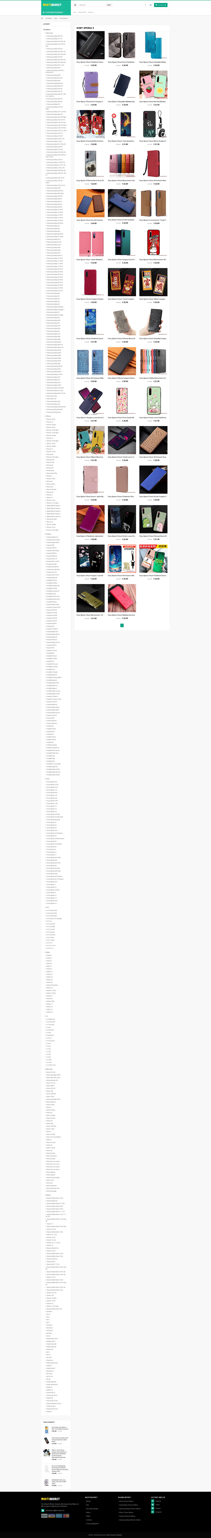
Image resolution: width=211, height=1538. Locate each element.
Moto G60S (50, 1086)
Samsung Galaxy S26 (53, 188)
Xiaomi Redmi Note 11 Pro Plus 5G (56, 1220)
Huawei (48, 534)
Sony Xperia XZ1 (52, 882)
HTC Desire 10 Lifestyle (54, 918)
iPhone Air (50, 454)
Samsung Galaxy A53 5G (54, 99)
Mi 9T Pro (50, 1376)
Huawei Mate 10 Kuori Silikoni (128, 1505)
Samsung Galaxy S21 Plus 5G (56, 41)
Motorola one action (53, 1167)
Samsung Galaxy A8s (53, 363)
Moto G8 (49, 1183)
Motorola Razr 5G (52, 1080)
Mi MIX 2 (49, 1311)
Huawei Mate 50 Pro (53, 542)
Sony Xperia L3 (51, 895)
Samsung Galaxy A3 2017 (55, 274)
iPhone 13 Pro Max (52, 441)
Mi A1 (48, 1314)
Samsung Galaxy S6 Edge (55, 307)
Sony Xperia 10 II (52, 900)
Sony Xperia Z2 (51, 825)
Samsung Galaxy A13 (53, 104)
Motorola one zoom (53, 1164)
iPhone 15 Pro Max (52, 430)
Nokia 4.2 (50, 980)
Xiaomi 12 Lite (51, 1240)
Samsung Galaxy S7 (53, 312)
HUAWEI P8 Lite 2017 (53, 599)
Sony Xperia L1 (51, 855)
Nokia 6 (49, 963)
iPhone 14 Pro (51, 419)
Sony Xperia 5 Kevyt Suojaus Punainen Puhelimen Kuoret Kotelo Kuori (101, 299)
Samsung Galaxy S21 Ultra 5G (56, 144)
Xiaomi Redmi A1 (52, 1201)
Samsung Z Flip (52, 396)
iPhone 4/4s (50, 460)
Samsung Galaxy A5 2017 (55, 282)
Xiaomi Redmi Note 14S (54, 1309)
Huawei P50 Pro (52, 548)
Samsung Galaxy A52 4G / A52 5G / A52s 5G (56, 95)
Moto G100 (50, 1096)
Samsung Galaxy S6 (53, 304)
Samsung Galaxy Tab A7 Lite (56, 185)
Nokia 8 (49, 969)
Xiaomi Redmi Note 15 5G (55, 1290)
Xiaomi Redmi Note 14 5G (55, 1280)
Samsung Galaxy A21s (54, 412)
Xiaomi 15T (50, 1295)
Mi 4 (48, 1322)
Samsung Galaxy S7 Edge (55, 315)
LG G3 (49, 1046)
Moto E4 (49, 1112)
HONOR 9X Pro (51, 739)
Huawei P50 (50, 545)
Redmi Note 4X (51, 1347)
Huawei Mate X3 (52, 556)
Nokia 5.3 (50, 1012)
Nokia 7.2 (50, 1006)
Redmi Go (50, 1360)
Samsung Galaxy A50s (54, 358)
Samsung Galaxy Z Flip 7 (54, 141)
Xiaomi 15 (50, 1303)
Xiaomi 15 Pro (51, 1301)
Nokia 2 (49, 955)
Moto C (49, 1107)
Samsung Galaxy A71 (53, 380)
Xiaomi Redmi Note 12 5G (55, 1232)
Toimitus (89, 1520)
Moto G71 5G (51, 1083)
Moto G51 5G (51, 1088)
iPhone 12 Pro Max (52, 530)
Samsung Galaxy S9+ (53, 326)
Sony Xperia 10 (51, 887)
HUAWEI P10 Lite (52, 664)
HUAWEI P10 (51, 669)
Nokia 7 (49, 966)
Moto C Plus (50, 1104)
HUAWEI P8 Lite (52, 602)
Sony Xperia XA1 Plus (53, 863)
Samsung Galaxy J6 (53, 226)
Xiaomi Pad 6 (51, 1261)
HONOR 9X (50, 742)
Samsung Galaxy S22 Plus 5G (56, 51)
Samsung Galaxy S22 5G (54, 49)
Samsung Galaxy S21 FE (54, 38)
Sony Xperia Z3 (51, 828)
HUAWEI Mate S (52, 675)
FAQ (87, 1505)
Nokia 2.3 (50, 988)
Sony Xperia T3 (52, 809)
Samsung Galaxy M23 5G (55, 114)
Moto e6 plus (51, 1175)
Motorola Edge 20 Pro (54, 1099)
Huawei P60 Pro (52, 553)
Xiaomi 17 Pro (51, 1277)
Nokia (48, 952)
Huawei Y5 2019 (52, 702)
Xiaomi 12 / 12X (52, 1234)
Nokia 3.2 (50, 977)
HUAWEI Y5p (51, 756)
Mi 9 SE (49, 1357)
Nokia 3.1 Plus (51, 990)
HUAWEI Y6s (51, 761)
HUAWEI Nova (51, 594)
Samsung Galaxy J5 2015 (55, 217)
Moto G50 (50, 1091)
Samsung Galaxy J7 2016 (55, 263)
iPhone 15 (50, 422)
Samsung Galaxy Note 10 (55, 344)
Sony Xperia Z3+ (52, 830)
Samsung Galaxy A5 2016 (55, 280)
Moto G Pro (50, 1180)
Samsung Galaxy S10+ (54, 245)
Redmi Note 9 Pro (52, 1409)
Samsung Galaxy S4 (53, 299)
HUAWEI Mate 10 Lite (53, 691)
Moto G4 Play (51, 1115)
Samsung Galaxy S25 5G (54, 196)
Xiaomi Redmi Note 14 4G (55, 1256)
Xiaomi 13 (50, 1245)
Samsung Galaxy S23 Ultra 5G (56, 62)
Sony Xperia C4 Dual (53, 814)
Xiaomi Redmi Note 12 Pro (55, 1253)
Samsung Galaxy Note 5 (54, 204)
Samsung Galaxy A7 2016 (55, 288)
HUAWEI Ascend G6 (53, 585)
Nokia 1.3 (50, 1009)
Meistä (88, 1501)
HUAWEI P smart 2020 (54, 764)
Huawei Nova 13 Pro (53, 561)
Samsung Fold (51, 398)
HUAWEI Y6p (51, 758)
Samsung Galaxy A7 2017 (55, 290)
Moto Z (49, 1131)
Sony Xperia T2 (52, 806)
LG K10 (49, 1038)
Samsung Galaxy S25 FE (54, 147)
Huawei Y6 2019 (52, 621)
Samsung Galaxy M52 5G (55, 83)
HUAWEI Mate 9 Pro (53, 683)
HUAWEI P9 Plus (52, 658)
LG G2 (49, 1043)
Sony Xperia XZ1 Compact (55, 879)
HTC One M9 (51, 924)
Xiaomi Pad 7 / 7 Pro (53, 1264)
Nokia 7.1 (50, 1004)
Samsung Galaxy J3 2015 (55, 209)
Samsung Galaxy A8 (53, 293)
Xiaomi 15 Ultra (51, 1298)
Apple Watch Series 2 (53, 508)
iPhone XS (50, 487)
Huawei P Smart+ (52, 629)
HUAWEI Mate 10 (52, 685)
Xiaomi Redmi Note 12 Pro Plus (56, 1226)
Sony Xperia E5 (51, 841)
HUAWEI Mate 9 (52, 688)
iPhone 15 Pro (51, 427)
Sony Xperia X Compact (54, 844)
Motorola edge (51, 1191)
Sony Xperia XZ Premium (54, 876)
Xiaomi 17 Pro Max (52, 1306)
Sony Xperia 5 (64, 18)
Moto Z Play (50, 1129)
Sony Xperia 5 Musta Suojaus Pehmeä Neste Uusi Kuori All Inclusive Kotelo (135, 378)
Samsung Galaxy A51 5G (54, 91)
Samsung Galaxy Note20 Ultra (56, 407)
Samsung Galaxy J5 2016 (55, 220)
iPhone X (49, 495)
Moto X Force (51, 1142)
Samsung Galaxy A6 (53, 228)
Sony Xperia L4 (51, 903)
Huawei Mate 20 (52, 637)
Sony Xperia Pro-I (52, 792)
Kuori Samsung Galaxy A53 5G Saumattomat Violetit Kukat (60, 1439)
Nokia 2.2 (50, 974)
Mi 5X (48, 1336)
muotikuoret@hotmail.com (55, 1510)
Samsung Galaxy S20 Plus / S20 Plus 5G (55, 71)
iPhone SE (50, 468)
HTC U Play (50, 937)
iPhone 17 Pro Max (52, 433)
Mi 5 (48, 1320)
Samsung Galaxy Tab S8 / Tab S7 (56, 174)
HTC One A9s (51, 935)
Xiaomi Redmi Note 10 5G (55, 1206)
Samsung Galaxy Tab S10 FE (56, 120)
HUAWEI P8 (50, 653)
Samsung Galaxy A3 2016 (55, 272)
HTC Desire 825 (52, 916)
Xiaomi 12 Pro (51, 1237)
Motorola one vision (53, 1169)
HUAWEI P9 (50, 661)
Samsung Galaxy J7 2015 (55, 261)
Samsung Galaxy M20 (54, 369)
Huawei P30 (50, 626)
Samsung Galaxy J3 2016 (55, 212)
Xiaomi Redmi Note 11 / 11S (56, 1211)
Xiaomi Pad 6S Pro (52, 1248)
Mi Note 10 (50, 1371)
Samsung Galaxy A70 (53, 253)
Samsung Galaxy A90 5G (54, 366)
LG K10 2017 (51, 1041)
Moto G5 (49, 1121)
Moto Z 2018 (51, 1148)
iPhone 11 (50, 497)
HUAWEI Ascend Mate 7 (54, 677)
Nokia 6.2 (50, 998)
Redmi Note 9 (51, 1406)
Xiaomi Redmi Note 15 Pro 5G (56, 1287)
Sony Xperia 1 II (52, 898)
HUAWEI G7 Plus (52, 588)
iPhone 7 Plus (51, 478)
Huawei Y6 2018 (52, 615)
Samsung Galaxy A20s (54, 350)
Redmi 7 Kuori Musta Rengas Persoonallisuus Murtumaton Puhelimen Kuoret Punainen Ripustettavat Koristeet (59, 1453)
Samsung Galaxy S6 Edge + (55, 309)
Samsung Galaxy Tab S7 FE (55, 178)
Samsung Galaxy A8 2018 (55, 234)
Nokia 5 (49, 961)
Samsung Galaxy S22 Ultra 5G (56, 54)
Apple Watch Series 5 (53, 516)
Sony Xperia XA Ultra (53, 868)
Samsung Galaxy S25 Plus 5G (56, 170)
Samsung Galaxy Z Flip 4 (54, 159)
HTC (47, 907)
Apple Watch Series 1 (53, 505)
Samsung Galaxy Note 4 (54, 201)
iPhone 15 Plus (51, 425)
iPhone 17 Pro (51, 451)
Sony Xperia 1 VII (52, 803)
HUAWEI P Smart (52, 672)
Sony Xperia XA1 (52, 860)
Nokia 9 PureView (52, 985)
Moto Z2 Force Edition (54, 1137)
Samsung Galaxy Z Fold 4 (55, 149)
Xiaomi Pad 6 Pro (52, 1259)
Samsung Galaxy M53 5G (55, 86)
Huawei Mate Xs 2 (52, 537)
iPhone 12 (50, 522)
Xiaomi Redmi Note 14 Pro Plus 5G (56, 1268)
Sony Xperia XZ (52, 847)
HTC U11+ (50, 948)
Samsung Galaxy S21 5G (54, 78)
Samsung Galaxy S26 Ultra (55, 193)
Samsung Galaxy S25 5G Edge (56, 117)
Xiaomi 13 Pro (51, 1251)
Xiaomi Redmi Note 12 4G (55, 1198)
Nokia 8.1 (50, 982)
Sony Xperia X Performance (55, 838)
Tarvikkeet (48, 18)
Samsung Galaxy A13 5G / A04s (54, 108)
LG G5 (49, 1051)
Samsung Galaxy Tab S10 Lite (56, 122)
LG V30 (49, 1062)
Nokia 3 (49, 958)
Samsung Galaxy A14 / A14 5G (56, 111)
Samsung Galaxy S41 (53, 401)
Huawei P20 (50, 648)
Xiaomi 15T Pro (51, 1293)
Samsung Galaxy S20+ (54, 385)
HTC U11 (50, 943)
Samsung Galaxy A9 (53, 331)
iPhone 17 (50, 449)
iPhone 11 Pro (51, 500)
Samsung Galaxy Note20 (54, 409)
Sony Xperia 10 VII (52, 784)
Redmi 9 (49, 1411)
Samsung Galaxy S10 (53, 239)
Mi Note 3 (50, 1328)
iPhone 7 (49, 476)
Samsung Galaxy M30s (54, 371)
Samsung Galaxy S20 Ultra (55, 388)
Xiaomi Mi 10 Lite (52, 1401)
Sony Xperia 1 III (52, 795)
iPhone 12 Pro (51, 527)
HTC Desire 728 (52, 910)
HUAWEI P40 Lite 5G (53, 750)
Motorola (49, 1069)
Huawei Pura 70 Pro (53, 575)
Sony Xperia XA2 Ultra (54, 871)
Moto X (49, 1140)
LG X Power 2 (51, 1022)
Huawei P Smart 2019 (53, 607)
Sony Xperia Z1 (51, 822)
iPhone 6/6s (50, 470)
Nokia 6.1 (50, 996)
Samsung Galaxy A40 (53, 247)
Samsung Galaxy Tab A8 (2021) (54, 182)
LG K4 (49, 1027)
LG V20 (49, 1059)
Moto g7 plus (51, 1153)
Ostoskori (162, 5)
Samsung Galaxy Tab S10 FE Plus (55, 45)
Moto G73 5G (51, 1072)
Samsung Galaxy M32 (54, 75)
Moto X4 (49, 1145)
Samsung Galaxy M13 (54, 67)
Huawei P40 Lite (52, 723)
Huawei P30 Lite (52, 610)
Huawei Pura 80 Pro (53, 567)
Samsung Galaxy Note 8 (54, 207)
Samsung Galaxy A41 (53, 404)
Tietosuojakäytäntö (92, 1523)
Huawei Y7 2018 (52, 613)
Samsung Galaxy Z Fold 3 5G (56, 162)
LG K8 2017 (50, 1035)
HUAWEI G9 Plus (52, 583)
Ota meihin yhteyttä (92, 1509)
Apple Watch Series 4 (53, 514)
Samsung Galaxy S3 (53, 296)
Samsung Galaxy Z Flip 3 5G (56, 168)
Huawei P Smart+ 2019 (54, 699)
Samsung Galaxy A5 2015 (55, 277)
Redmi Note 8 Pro (52, 1384)
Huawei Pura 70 (51, 572)
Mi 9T (48, 1355)
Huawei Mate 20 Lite (53, 642)
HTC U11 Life (51, 945)
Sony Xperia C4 (51, 811)
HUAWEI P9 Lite (52, 656)
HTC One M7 (51, 929)
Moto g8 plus (51, 1172)
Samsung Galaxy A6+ (53, 231)
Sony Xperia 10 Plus (53, 890)
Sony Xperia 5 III (52, 798)
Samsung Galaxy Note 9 (54, 255)
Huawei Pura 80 (51, 564)
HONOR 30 (50, 726)
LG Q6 (49, 1057)
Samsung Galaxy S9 (53, 323)
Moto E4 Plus (51, 1110)
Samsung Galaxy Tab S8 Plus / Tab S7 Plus (56, 156)
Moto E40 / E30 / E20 (53, 1077)
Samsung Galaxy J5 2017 (55, 258)
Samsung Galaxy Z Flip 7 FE (55, 139)
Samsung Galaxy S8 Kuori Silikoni (130, 1520)
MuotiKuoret (101, 1535)
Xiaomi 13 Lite (51, 1229)
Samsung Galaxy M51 (54, 80)
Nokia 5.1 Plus (51, 993)
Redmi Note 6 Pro (52, 1363)
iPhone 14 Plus (51, 435)
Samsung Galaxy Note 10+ (55, 347)
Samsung (49, 33)
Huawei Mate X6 (52, 577)
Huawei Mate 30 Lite (53, 712)
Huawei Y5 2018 (52, 618)
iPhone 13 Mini (51, 446)
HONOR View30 (52, 745)
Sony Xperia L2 (51, 852)
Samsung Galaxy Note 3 (54, 199)
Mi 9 (48, 1352)
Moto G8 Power (52, 1185)
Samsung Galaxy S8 (53, 317)
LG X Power (50, 1024)
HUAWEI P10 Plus (52, 667)
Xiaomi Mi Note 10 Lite (54, 1403)
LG (47, 1016)
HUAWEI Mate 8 (52, 680)
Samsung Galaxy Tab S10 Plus (56, 128)
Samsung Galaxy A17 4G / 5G (56, 165)
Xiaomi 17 (50, 1224)
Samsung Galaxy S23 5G (54, 57)
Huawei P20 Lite (52, 639)
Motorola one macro (53, 1161)
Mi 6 (48, 1317)
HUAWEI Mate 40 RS (53, 775)
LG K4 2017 (50, 1030)
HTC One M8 (51, 926)
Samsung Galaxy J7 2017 (55, 266)
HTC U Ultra (50, 940)
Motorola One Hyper (53, 1177)
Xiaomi (48, 1195)
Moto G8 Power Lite (53, 1188)
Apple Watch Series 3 (53, 511)
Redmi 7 (49, 1365)
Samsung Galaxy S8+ (53, 320)
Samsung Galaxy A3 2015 (55, 269)
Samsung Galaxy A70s (54, 361)
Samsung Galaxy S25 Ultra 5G (56, 152)
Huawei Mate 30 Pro (53, 707)
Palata (88, 1516)
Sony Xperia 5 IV (52, 782)
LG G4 (49, 1049)
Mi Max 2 (49, 1325)
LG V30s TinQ (51, 1065)
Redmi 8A (50, 1398)
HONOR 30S (51, 731)
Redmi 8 (49, 1387)
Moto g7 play (51, 1158)
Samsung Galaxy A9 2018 (55, 223)
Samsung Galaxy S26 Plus (55, 191)
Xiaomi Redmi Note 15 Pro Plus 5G (56, 1283)
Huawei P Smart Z (52, 696)
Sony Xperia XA (52, 865)
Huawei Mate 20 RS (53, 604)
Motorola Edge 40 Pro (54, 1075)
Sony (55, 18)
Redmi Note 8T (51, 1382)
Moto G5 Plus (51, 1118)
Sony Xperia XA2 (52, 873)
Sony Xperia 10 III (52, 801)
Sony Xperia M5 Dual (53, 819)
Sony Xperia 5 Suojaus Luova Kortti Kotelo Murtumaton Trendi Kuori (101, 418)
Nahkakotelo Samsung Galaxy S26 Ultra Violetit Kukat (59, 1481)
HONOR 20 (50, 734)
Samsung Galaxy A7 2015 (55, 285)
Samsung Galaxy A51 (53, 377)
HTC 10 (49, 921)
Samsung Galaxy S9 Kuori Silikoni (130, 1509)
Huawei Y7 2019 (52, 650)
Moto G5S (50, 1123)
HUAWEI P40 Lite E (52, 753)
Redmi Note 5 (51, 1341)
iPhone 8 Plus (51, 484)
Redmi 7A (50, 1390)
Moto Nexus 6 (51, 1102)
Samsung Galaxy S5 (53, 301)
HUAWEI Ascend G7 (53, 591)
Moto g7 (49, 1150)
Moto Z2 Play (51, 1134)
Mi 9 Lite (49, 1374)
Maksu (88, 1512)
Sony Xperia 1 (51, 884)
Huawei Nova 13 (52, 559)
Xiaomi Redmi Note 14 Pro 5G (56, 1272)
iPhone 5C (50, 465)
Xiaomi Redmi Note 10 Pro (55, 1209)
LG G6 (49, 1054)
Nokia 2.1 (50, 971)
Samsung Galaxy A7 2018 (55, 236)
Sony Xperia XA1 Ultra (54, 857)
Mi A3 (48, 1379)
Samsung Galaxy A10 (53, 334)
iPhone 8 (49, 481)
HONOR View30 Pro (53, 748)
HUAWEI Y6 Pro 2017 (53, 596)
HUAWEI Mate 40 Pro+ (54, 772)
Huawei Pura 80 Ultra (53, 569)
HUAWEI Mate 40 (52, 766)
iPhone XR (50, 492)
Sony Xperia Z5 (51, 836)
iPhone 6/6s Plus (52, 473)
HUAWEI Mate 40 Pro (53, 769)
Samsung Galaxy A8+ (53, 328)
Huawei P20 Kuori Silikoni (127, 1516)
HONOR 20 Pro (51, 737)
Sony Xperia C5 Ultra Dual (55, 817)
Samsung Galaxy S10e (54, 242)
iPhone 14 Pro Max (52, 457)
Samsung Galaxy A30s (54, 353)
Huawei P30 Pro (52, 623)
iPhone (48, 416)
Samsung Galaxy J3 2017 (55, 215)
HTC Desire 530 (52, 913)
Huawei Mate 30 (52, 704)
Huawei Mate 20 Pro (53, 634)
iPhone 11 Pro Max (52, 503)
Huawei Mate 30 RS (53, 710)
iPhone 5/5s (50, 462)
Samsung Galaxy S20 (53, 382)
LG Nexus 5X (51, 1019)
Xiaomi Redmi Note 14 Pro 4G (56, 1274)
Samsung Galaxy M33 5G (55, 36)
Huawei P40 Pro (52, 721)
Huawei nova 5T (52, 715)
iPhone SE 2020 (52, 519)
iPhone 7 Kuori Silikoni (126, 1512)
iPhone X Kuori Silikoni (126, 1501)
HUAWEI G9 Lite (52, 580)
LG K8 (49, 1033)
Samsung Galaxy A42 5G (54, 89)
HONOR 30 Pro (51, 729)
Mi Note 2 (50, 1330)
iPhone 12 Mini (51, 524)
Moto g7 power (52, 1156)
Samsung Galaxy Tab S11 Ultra (56, 130)
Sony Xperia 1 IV (52, 790)
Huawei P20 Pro (52, 645)
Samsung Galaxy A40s (54, 355)
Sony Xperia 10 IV (52, 787)
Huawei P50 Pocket (53, 550)
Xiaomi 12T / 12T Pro (53, 1243)
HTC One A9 (51, 932)
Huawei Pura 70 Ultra (53, 540)
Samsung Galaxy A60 (53, 336)
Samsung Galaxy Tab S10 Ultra (56, 125)
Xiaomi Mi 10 (51, 1392)
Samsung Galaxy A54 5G (54, 101)
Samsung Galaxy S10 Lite (55, 390)
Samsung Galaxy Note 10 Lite (56, 393)
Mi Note (49, 1333)
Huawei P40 (50, 718)
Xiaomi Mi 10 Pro (52, 1395)
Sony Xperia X (51, 849)
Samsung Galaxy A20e (54, 342)
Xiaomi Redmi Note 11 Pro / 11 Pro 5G (56, 1215)
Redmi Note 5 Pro (52, 1338)
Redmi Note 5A (51, 1344)
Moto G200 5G (51, 1094)
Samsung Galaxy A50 (53, 250)
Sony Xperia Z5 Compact (55, 833)
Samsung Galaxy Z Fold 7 (55, 136)
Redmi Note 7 (51, 1368)
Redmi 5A (50, 1349)
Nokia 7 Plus (51, 1001)
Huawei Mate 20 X (52, 631)
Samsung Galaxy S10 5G (54, 374)
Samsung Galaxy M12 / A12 (55, 65)
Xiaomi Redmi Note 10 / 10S (56, 1203)
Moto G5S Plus (51, 1126)
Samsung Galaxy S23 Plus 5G (56, 59)
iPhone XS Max (51, 489)
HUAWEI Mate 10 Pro (53, 694)
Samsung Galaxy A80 (53, 339)
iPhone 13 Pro (51, 443)
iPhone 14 (50, 438)
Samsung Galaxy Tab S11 (55, 133)
